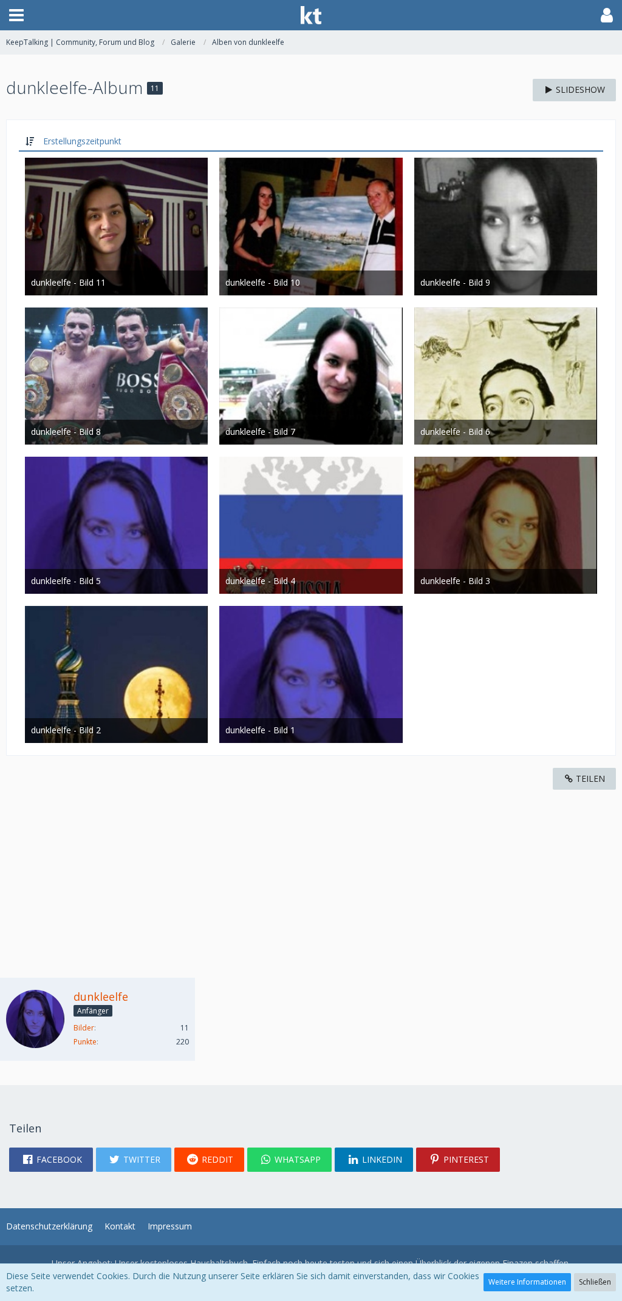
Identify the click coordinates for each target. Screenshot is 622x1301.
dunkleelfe (100, 996)
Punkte (85, 1042)
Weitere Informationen (527, 1282)
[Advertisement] (311, 875)
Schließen (595, 1282)
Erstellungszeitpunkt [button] (82, 141)
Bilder (83, 1028)
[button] (16, 15)
